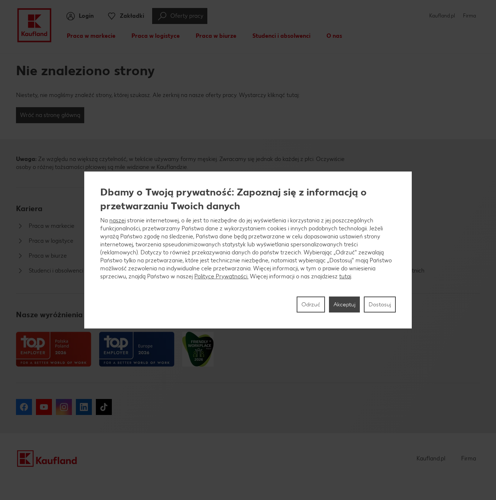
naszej (117, 220)
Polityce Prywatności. (221, 276)
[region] (248, 250)
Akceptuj (344, 304)
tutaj (345, 276)
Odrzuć (310, 304)
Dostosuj (380, 304)
